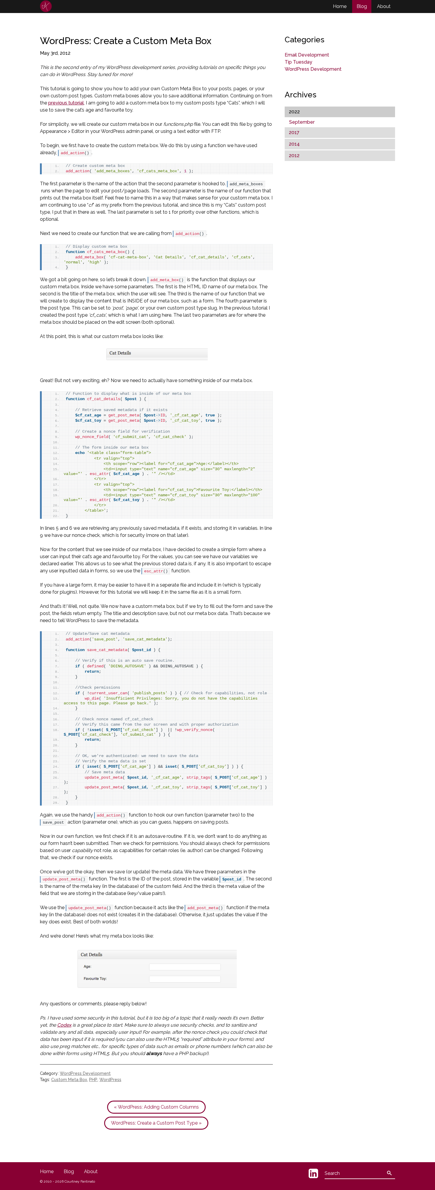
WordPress (110, 1079)
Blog (362, 6)
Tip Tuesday (298, 62)
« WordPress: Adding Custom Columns (156, 1107)
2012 (294, 155)
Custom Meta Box (69, 1079)
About (384, 6)
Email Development (307, 55)
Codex (64, 1025)
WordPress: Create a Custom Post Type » (156, 1123)
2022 (294, 112)
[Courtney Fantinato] (46, 6)
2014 (294, 144)
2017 (294, 132)
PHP (93, 1079)
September (302, 122)
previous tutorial (66, 103)
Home (340, 6)
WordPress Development (85, 1073)
